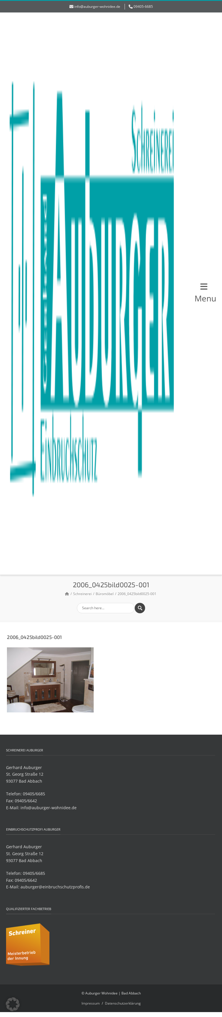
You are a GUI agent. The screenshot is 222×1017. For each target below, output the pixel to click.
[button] (12, 1004)
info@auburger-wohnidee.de (97, 6)
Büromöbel (105, 593)
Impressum (91, 1003)
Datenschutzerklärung (123, 1003)
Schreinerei (82, 593)
